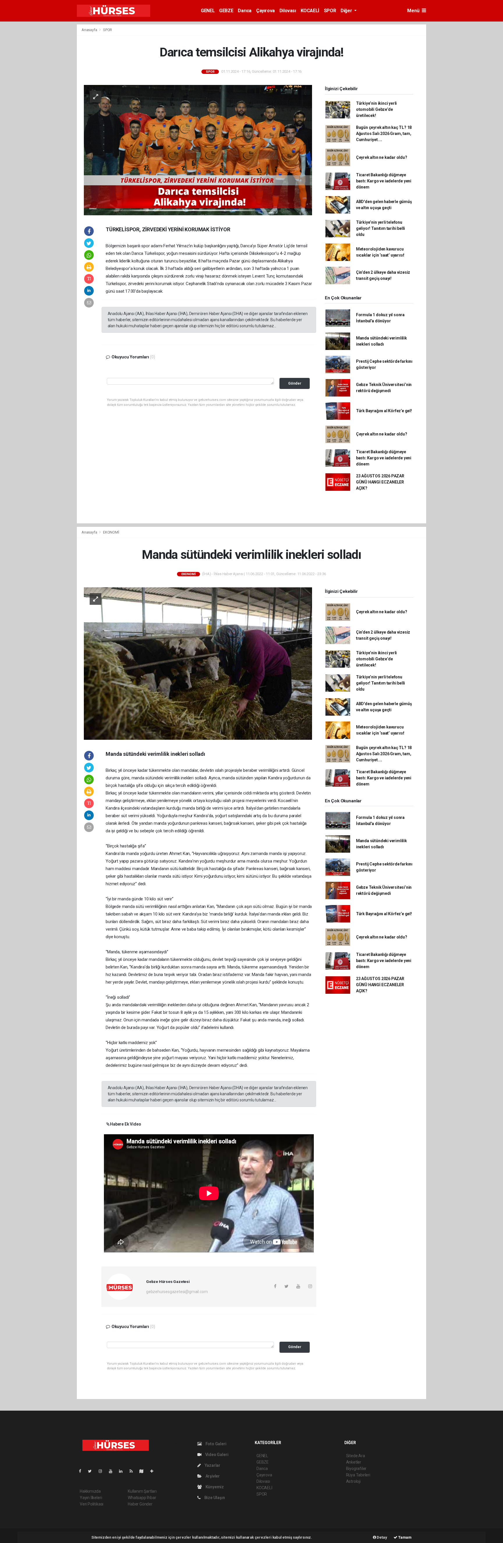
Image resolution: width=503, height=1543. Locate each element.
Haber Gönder (140, 1504)
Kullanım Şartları (142, 1491)
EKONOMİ (111, 532)
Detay (381, 1537)
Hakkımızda (90, 1491)
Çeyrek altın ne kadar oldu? (381, 157)
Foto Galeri (215, 1443)
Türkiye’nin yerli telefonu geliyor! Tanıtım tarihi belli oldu (380, 228)
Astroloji (353, 1481)
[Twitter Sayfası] (92, 1471)
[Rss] (133, 1471)
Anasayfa (90, 30)
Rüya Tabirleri (358, 1475)
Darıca (245, 10)
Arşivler (212, 1476)
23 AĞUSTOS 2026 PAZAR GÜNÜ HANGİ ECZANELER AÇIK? (380, 482)
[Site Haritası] (143, 1471)
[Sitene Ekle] (154, 1471)
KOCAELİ (310, 10)
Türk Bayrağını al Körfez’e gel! (384, 410)
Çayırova (265, 10)
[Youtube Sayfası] (113, 1471)
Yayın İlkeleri (91, 1497)
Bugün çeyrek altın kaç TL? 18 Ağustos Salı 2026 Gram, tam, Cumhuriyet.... (384, 133)
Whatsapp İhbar (142, 1497)
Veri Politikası (91, 1504)
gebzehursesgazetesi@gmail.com (177, 1291)
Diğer (347, 10)
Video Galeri (216, 1454)
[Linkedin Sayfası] (123, 1471)
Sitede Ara (355, 1455)
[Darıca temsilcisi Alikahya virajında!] (198, 149)
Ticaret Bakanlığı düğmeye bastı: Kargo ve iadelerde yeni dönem (383, 181)
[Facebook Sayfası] (82, 1471)
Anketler (353, 1462)
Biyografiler (356, 1468)
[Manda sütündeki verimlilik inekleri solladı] (198, 663)
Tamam (404, 1537)
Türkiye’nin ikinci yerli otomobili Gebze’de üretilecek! (376, 109)
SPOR (330, 10)
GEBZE (226, 10)
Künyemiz (214, 1487)
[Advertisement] (45, 111)
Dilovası (287, 10)
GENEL (208, 10)
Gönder (294, 383)
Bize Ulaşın (214, 1497)
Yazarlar (212, 1465)
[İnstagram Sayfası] (103, 1471)
